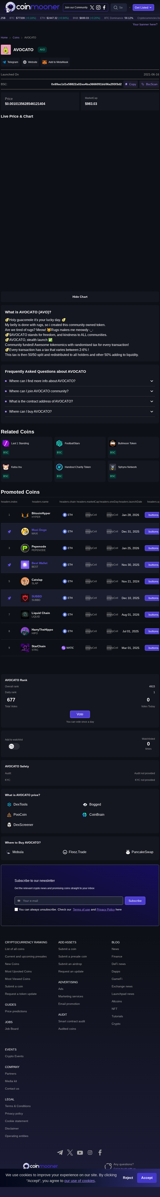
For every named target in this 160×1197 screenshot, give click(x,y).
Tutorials (117, 1016)
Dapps (116, 971)
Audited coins (67, 1028)
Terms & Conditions (18, 1106)
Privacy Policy (106, 909)
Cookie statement (16, 1121)
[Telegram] (60, 1152)
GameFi (117, 978)
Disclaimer (12, 1128)
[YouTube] (80, 1152)
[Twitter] (92, 7)
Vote (80, 714)
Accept (146, 1178)
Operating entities (16, 1136)
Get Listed (141, 7)
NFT (115, 1008)
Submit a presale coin (72, 956)
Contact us (12, 1088)
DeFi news (119, 964)
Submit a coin (14, 986)
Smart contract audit (71, 1021)
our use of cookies (79, 1181)
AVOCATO (30, 37)
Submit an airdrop (70, 964)
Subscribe (135, 900)
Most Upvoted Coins (18, 971)
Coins (16, 37)
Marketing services (70, 996)
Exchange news (122, 986)
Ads (60, 988)
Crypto (116, 1023)
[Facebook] (104, 7)
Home (4, 37)
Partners (10, 1073)
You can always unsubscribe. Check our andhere (70, 909)
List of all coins (14, 949)
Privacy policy (14, 1113)
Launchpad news (123, 993)
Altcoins (117, 1001)
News (115, 949)
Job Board (12, 1028)
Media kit (11, 1081)
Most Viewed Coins (17, 978)
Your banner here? (145, 24)
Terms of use (81, 909)
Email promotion (69, 1003)
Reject (128, 1178)
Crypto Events (14, 1056)
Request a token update (21, 993)
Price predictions (16, 1011)
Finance (117, 956)
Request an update (71, 971)
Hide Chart (80, 296)
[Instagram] (98, 7)
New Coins (12, 964)
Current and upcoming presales (26, 956)
